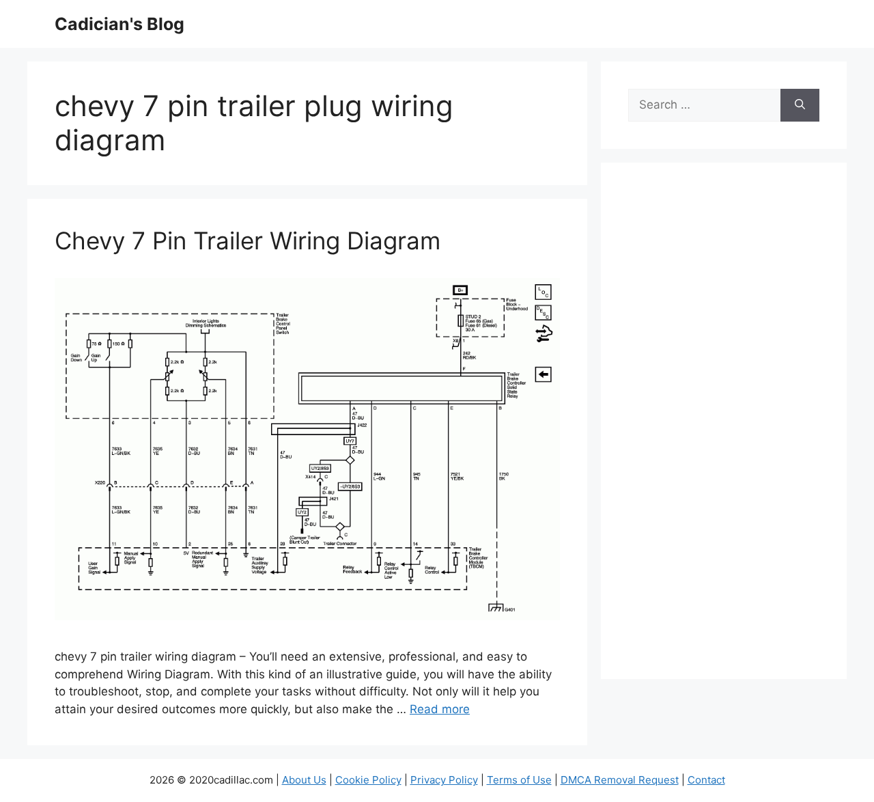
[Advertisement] (723, 430)
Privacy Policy (444, 779)
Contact (706, 779)
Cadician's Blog (119, 24)
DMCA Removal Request (620, 779)
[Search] (799, 105)
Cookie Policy (368, 779)
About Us (304, 779)
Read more (440, 709)
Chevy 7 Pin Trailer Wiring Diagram (247, 240)
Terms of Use (519, 779)
